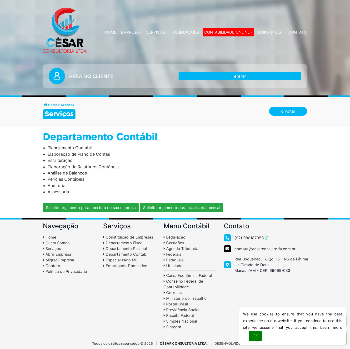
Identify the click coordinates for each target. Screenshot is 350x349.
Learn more (331, 327)
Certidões (174, 242)
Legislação (175, 237)
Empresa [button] (130, 32)
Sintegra (173, 326)
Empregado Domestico (126, 265)
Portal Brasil (176, 304)
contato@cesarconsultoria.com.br (265, 248)
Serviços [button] (155, 32)
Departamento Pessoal (126, 248)
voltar (289, 111)
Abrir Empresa (57, 254)
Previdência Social (182, 309)
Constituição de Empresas (129, 237)
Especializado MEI (122, 260)
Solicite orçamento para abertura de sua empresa (91, 207)
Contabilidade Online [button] (227, 32)
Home (110, 32)
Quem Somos (57, 242)
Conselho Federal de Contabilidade (183, 284)
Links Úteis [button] (269, 32)
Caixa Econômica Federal (188, 275)
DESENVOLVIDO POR (232, 343)
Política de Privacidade (65, 271)
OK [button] (255, 336)
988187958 (250, 237)
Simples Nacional (181, 321)
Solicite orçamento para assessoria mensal (181, 207)
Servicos (67, 105)
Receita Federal (179, 315)
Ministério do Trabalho (186, 298)
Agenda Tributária (181, 248)
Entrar (240, 76)
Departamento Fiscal (124, 242)
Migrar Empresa (59, 260)
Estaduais (174, 260)
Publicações (185, 32)
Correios (173, 292)
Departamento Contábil (126, 254)
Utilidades (174, 265)
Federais (173, 254)
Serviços (52, 248)
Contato (297, 32)
